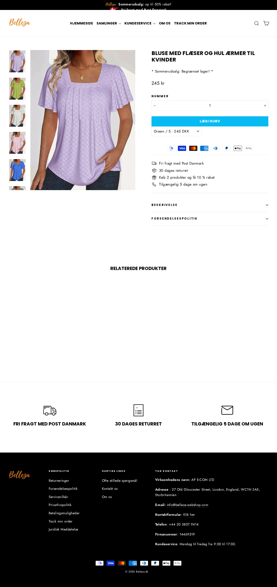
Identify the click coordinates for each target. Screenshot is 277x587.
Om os (165, 23)
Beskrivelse (164, 205)
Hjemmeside (81, 23)
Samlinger (107, 23)
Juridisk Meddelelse (63, 529)
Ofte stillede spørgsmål (119, 480)
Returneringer (59, 480)
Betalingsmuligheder (64, 513)
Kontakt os (110, 488)
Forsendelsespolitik (174, 219)
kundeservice (138, 23)
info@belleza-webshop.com (187, 504)
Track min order (190, 23)
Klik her (189, 514)
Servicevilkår (58, 496)
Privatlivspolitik (60, 504)
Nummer (160, 96)
